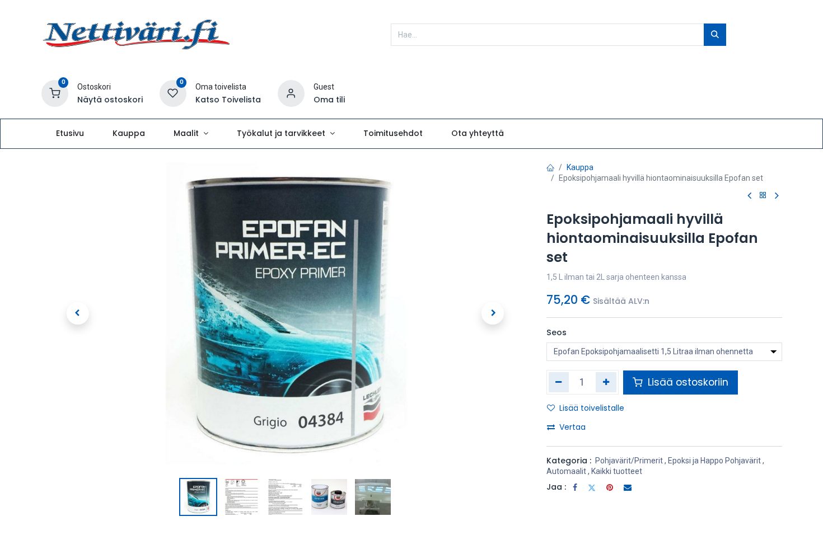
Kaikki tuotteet (616, 471)
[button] (78, 313)
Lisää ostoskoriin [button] (686, 382)
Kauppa (580, 167)
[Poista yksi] (559, 382)
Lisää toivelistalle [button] (591, 408)
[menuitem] (69, 133)
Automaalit (566, 471)
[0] (54, 92)
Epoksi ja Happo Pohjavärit (714, 460)
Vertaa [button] (572, 427)
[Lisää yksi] (606, 382)
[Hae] (715, 35)
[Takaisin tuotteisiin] (763, 195)
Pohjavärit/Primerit (629, 460)
